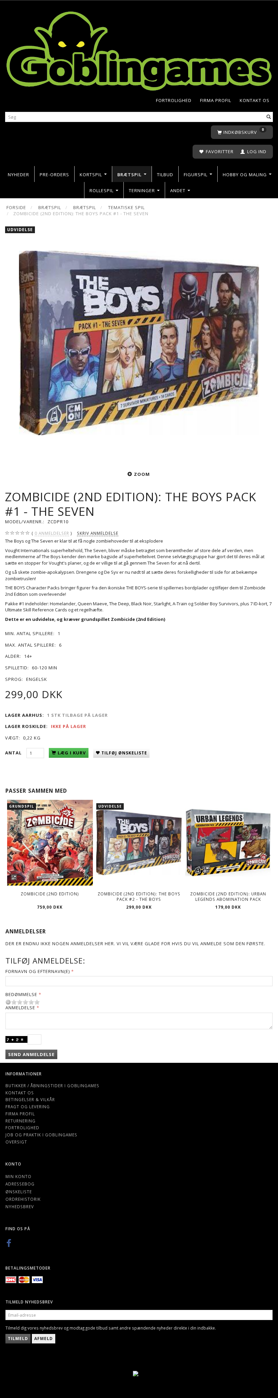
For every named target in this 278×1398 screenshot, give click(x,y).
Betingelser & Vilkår (30, 1099)
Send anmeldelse (31, 1054)
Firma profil (215, 100)
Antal (14, 753)
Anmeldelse (20, 1008)
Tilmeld (18, 1338)
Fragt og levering (27, 1106)
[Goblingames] (139, 49)
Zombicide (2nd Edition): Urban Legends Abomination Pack (228, 896)
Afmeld (43, 1338)
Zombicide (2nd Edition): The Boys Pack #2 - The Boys (139, 896)
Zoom (142, 474)
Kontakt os (255, 100)
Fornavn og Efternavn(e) (37, 971)
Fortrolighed (174, 100)
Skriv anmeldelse (97, 533)
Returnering (20, 1120)
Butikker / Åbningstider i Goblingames (52, 1085)
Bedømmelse (21, 994)
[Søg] (268, 117)
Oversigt (16, 1141)
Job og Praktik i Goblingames (41, 1134)
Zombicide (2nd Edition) (50, 893)
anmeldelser (52, 533)
